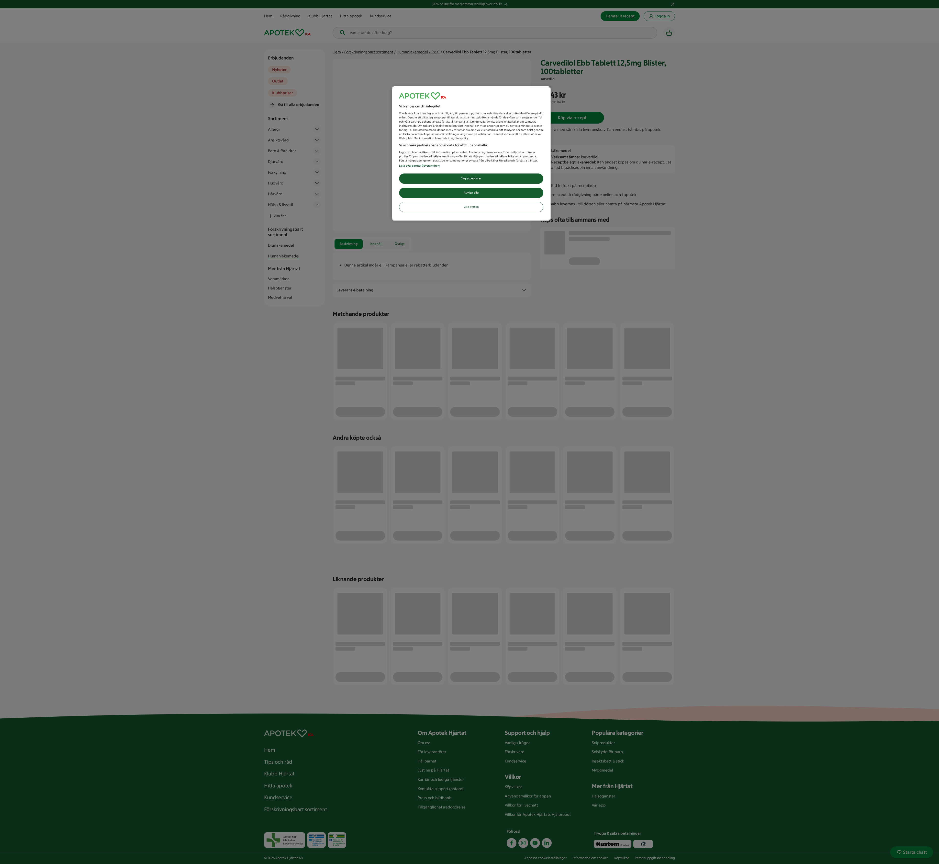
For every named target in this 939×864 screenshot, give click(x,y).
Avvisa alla (471, 192)
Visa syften (471, 206)
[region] (471, 153)
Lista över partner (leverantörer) (419, 165)
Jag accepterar (471, 178)
